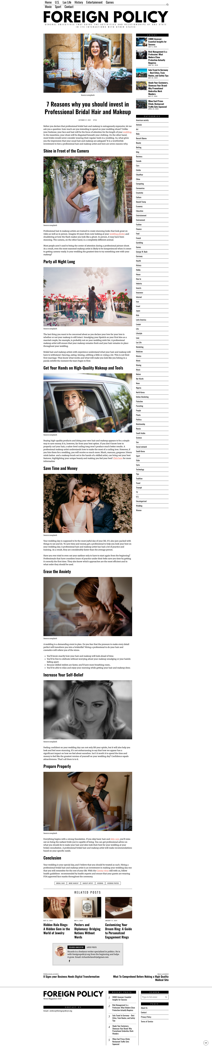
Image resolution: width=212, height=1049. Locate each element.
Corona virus (103, 870)
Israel (138, 306)
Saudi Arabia (140, 433)
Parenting (139, 405)
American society (142, 120)
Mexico (138, 356)
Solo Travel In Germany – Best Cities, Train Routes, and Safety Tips (158, 73)
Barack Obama (141, 138)
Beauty (138, 142)
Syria (138, 464)
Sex (137, 442)
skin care (115, 839)
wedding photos (117, 234)
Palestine (139, 401)
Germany (139, 256)
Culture (138, 197)
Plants (138, 414)
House (138, 274)
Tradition (139, 478)
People (138, 410)
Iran (137, 301)
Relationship (140, 424)
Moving (138, 365)
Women (138, 510)
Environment (140, 219)
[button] (166, 997)
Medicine (139, 351)
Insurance (139, 292)
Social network (141, 446)
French (138, 238)
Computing (140, 183)
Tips (137, 473)
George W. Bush (141, 251)
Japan (138, 310)
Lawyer (138, 324)
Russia (138, 428)
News (138, 383)
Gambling (139, 242)
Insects (138, 287)
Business (139, 156)
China (138, 179)
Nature (138, 374)
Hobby (138, 269)
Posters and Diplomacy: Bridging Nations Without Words (87, 931)
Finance (139, 229)
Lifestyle (139, 333)
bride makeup (74, 883)
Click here (117, 458)
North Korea (140, 392)
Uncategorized (141, 501)
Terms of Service (147, 1021)
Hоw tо (138, 278)
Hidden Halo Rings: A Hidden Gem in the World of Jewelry (56, 929)
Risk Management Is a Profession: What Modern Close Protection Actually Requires (157, 57)
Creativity (139, 192)
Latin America (141, 319)
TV (137, 492)
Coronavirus (140, 188)
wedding (127, 132)
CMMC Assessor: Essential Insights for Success (157, 42)
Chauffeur (139, 174)
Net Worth (139, 378)
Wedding (100, 883)
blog (137, 151)
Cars (137, 165)
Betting (138, 147)
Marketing (139, 346)
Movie (138, 360)
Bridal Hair (60, 883)
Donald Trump (141, 201)
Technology (140, 469)
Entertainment (141, 215)
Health (138, 260)
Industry (139, 283)
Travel (138, 483)
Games (138, 247)
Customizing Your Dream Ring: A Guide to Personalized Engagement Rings (118, 931)
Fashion (138, 224)
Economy (139, 206)
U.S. (137, 496)
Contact (144, 1012)
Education (139, 210)
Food (137, 233)
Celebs (138, 170)
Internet (139, 297)
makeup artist (88, 883)
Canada (138, 160)
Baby (137, 133)
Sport (138, 455)
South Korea (140, 451)
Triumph (139, 487)
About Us (144, 1007)
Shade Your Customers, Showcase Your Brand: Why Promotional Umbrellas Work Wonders (158, 88)
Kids (137, 315)
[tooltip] (69, 961)
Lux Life (139, 342)
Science (139, 437)
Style (95, 120)
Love (137, 337)
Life (137, 328)
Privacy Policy (146, 1016)
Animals (139, 124)
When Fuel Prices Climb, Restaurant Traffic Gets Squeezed (157, 104)
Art (137, 129)
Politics (139, 419)
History (138, 265)
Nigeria (138, 387)
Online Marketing (142, 396)
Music (138, 369)
